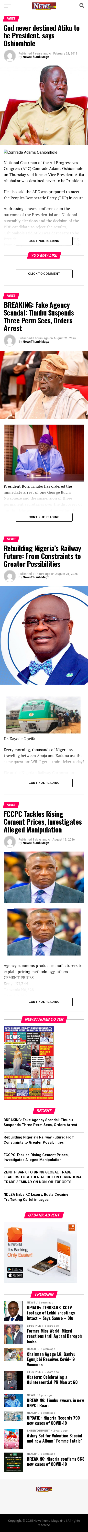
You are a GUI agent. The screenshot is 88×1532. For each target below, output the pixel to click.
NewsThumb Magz (36, 57)
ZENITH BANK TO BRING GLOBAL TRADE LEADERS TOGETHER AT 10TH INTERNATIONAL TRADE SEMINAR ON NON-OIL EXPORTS (43, 1177)
